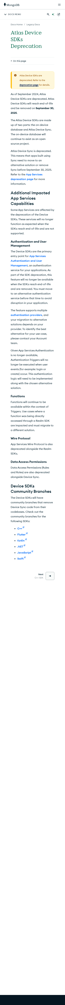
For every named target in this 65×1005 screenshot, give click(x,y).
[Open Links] (59, 4)
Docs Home (17, 24)
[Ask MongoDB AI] (53, 14)
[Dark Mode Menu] (58, 14)
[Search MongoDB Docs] (48, 14)
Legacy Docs (33, 24)
